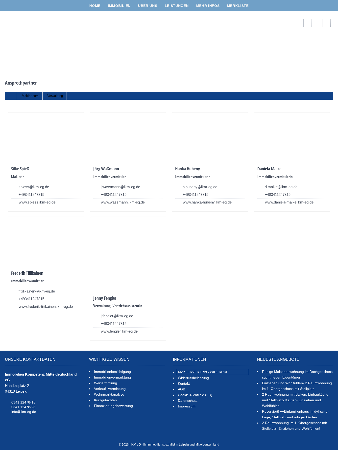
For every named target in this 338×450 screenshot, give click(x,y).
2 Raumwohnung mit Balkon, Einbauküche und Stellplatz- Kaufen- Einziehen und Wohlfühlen (295, 400)
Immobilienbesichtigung (112, 372)
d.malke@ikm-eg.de (281, 187)
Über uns (147, 6)
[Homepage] (42, 41)
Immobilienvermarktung (112, 377)
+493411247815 (31, 194)
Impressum (186, 406)
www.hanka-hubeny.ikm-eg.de (207, 202)
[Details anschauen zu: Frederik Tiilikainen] (46, 242)
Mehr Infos (208, 6)
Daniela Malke (269, 169)
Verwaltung (55, 96)
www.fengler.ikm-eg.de (119, 331)
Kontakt (184, 383)
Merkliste (238, 6)
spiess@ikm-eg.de (34, 187)
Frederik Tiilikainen (27, 273)
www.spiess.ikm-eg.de (37, 202)
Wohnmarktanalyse (109, 394)
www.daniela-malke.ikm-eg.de (289, 202)
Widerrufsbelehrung (193, 378)
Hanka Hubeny (187, 169)
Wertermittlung (105, 383)
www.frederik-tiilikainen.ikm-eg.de (46, 306)
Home (94, 6)
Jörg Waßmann (106, 169)
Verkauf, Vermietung (110, 389)
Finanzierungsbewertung (113, 406)
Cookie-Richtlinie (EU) (195, 395)
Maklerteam (30, 96)
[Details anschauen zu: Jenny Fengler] (128, 254)
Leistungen (177, 6)
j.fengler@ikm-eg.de (117, 316)
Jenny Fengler (104, 298)
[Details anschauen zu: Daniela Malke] (292, 138)
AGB (181, 389)
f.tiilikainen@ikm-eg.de (37, 291)
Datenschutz (187, 401)
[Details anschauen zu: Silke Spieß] (46, 138)
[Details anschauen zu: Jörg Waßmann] (128, 138)
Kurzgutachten (105, 400)
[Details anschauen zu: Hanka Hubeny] (210, 138)
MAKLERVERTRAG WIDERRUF (203, 372)
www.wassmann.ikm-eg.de (123, 202)
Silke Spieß (20, 169)
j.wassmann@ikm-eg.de (120, 187)
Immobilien (119, 6)
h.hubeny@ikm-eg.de (200, 187)
